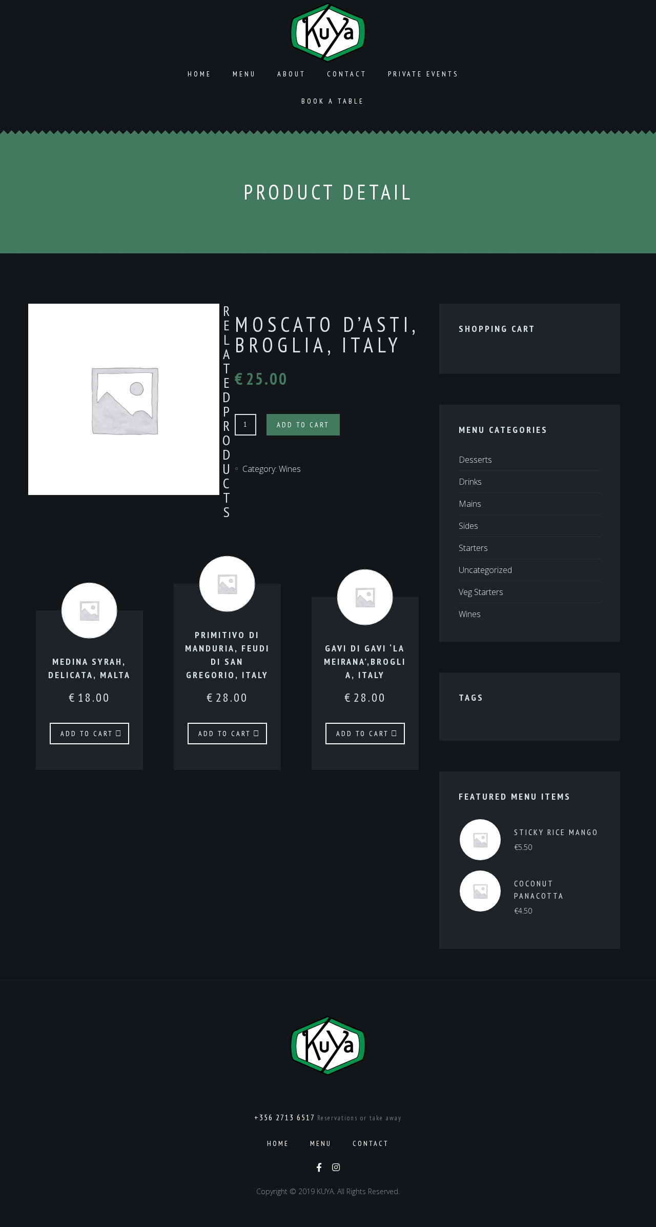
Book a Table (332, 101)
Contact (347, 73)
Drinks (470, 481)
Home (200, 73)
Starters (473, 547)
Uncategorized (485, 570)
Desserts (475, 459)
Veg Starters (481, 592)
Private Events (423, 73)
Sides (468, 525)
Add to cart (303, 424)
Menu (244, 73)
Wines (290, 468)
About (291, 73)
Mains (470, 503)
